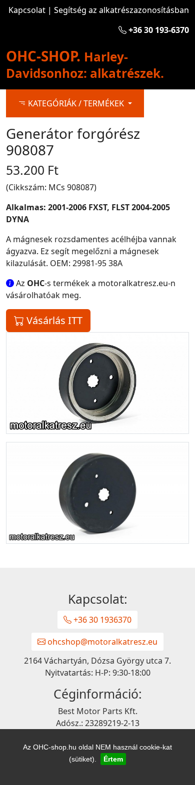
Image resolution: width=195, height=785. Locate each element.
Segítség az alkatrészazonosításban (121, 9)
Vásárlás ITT (53, 320)
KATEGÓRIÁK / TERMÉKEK (76, 103)
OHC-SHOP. (85, 63)
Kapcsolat (27, 9)
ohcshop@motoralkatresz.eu (102, 641)
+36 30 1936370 (102, 619)
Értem (113, 759)
